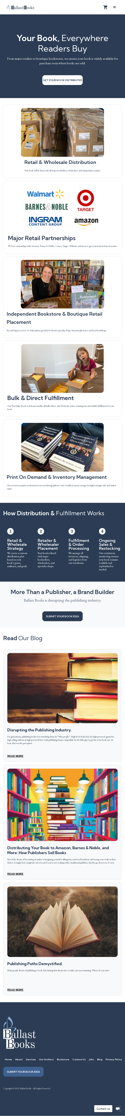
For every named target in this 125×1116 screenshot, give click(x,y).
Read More (15, 756)
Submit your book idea (62, 616)
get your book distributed (62, 80)
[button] (114, 7)
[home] (23, 7)
